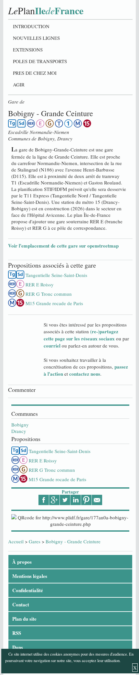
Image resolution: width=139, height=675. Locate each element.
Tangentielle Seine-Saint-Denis (60, 451)
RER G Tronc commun (52, 470)
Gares (34, 541)
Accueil (16, 541)
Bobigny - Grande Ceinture (73, 541)
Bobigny (20, 424)
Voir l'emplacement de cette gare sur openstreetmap (63, 245)
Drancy (18, 431)
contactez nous (84, 373)
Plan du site (24, 618)
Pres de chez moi (35, 73)
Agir (19, 84)
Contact (20, 604)
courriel (52, 345)
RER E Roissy (43, 460)
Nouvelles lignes (36, 38)
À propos (22, 561)
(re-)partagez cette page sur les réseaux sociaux (81, 335)
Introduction (31, 26)
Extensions (28, 49)
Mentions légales (29, 576)
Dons (17, 647)
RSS (16, 632)
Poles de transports (40, 61)
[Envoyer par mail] (97, 500)
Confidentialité (27, 590)
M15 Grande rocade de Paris (57, 479)
